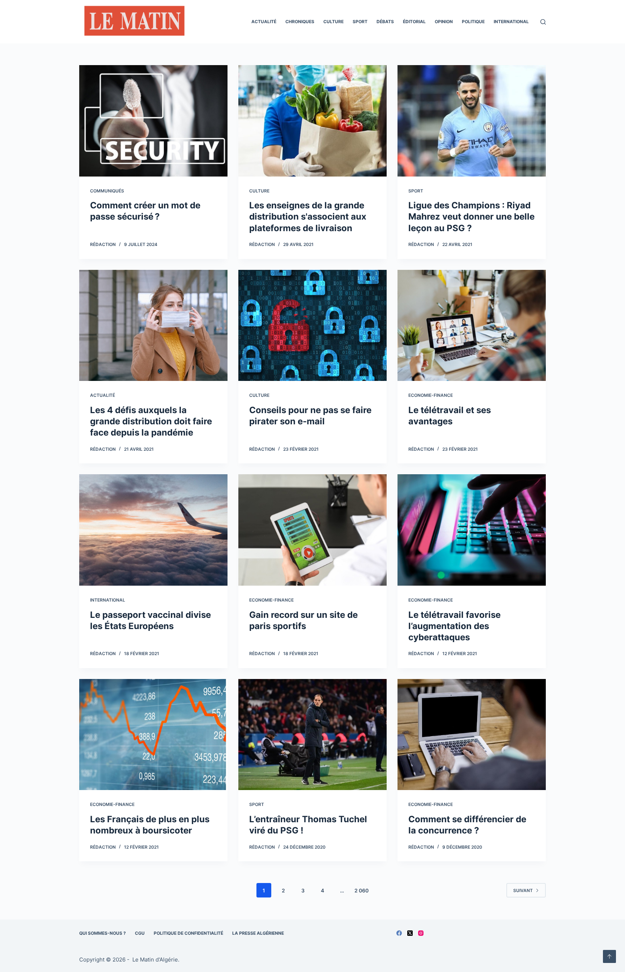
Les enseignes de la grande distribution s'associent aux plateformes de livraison (307, 216)
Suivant (523, 890)
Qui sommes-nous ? (102, 933)
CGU (140, 933)
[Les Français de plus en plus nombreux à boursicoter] (153, 734)
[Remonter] (609, 956)
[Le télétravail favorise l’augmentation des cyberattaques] (471, 530)
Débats (385, 21)
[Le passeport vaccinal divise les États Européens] (153, 530)
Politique (473, 21)
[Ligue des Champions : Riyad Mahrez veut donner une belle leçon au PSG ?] (471, 121)
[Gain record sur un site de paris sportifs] (312, 530)
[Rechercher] (543, 22)
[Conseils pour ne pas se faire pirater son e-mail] (312, 325)
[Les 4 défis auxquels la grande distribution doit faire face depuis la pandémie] (153, 325)
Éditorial (414, 21)
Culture (333, 21)
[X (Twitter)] (410, 933)
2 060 (361, 890)
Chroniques (299, 21)
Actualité (263, 21)
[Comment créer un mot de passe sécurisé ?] (153, 121)
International (511, 21)
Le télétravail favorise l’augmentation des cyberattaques (454, 626)
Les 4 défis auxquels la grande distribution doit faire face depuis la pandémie (151, 421)
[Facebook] (399, 933)
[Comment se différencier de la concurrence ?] (471, 734)
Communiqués (107, 191)
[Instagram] (421, 933)
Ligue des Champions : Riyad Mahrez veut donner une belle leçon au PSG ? (471, 216)
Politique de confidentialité (188, 933)
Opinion (444, 21)
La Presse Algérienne (258, 933)
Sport (360, 21)
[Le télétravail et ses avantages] (471, 325)
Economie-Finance (430, 395)
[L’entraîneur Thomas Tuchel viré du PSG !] (312, 734)
